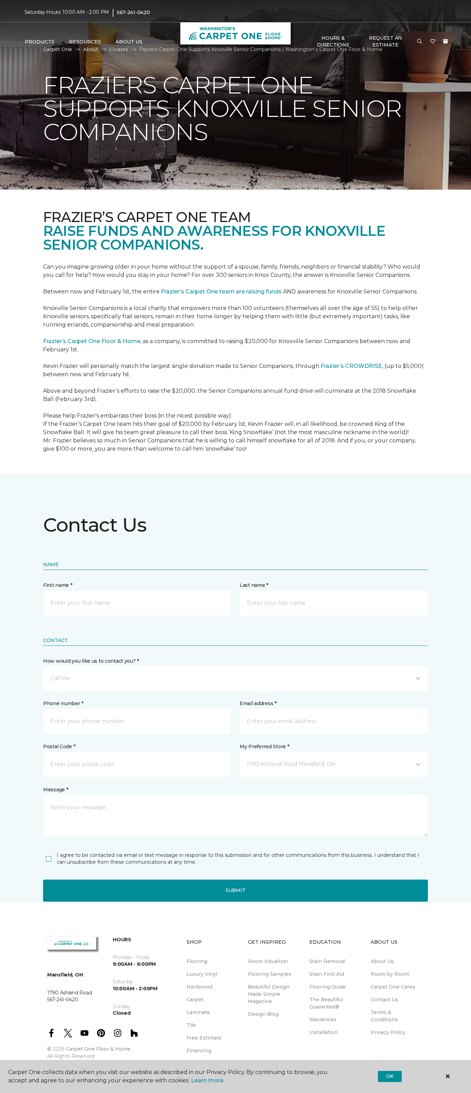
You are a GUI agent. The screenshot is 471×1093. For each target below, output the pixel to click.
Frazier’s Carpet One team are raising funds (221, 291)
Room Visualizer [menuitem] (268, 961)
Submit (235, 890)
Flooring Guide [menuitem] (327, 987)
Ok (389, 1076)
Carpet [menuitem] (195, 999)
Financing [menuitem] (199, 1050)
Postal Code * (59, 746)
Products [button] (39, 42)
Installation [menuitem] (323, 1032)
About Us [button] (129, 42)
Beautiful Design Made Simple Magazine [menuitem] (269, 994)
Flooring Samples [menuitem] (269, 974)
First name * (57, 585)
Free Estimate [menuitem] (204, 1038)
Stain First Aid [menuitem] (326, 974)
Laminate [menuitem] (198, 1012)
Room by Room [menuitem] (390, 974)
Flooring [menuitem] (197, 961)
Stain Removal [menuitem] (327, 961)
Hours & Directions (333, 41)
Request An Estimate (385, 41)
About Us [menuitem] (382, 961)
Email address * (258, 703)
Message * (55, 789)
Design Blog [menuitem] (263, 1014)
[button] (419, 41)
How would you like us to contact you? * (91, 661)
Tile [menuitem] (191, 1025)
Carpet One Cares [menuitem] (393, 987)
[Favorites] (432, 41)
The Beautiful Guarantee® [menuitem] (326, 1003)
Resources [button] (85, 42)
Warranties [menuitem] (323, 1019)
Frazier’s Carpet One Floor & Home (91, 341)
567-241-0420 (133, 12)
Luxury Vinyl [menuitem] (202, 974)
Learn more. (207, 1080)
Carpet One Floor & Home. (98, 1049)
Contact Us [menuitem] (384, 999)
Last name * (254, 585)
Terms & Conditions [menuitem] (384, 1016)
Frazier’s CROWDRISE (351, 366)
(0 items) (445, 41)
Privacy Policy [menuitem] (388, 1032)
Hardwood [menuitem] (199, 987)
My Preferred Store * (264, 746)
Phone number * (63, 703)
